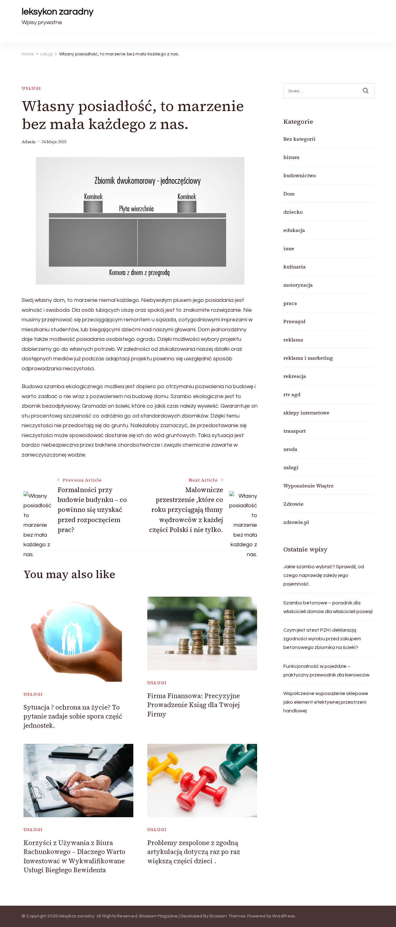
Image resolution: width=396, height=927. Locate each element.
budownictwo (299, 175)
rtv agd (291, 394)
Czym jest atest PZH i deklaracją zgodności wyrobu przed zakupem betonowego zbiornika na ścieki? (322, 639)
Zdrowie (293, 503)
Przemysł (294, 321)
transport (294, 430)
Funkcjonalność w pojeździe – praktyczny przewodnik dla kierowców (326, 670)
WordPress (283, 916)
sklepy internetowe (306, 412)
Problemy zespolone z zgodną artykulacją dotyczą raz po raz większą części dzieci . (193, 851)
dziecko (293, 211)
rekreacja (294, 376)
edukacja (294, 230)
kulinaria (294, 266)
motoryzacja (298, 284)
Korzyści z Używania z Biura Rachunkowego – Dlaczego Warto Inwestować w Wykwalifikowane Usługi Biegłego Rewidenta (74, 856)
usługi (31, 88)
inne (288, 248)
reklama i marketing (308, 357)
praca (290, 303)
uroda (290, 449)
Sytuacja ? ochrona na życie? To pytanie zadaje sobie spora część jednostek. (73, 716)
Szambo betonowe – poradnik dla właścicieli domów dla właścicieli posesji (327, 607)
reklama (293, 339)
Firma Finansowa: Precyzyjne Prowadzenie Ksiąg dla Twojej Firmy (193, 705)
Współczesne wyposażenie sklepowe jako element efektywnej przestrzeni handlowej (325, 702)
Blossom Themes (227, 916)
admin (29, 142)
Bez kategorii (299, 138)
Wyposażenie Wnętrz (308, 485)
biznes (291, 157)
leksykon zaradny (57, 11)
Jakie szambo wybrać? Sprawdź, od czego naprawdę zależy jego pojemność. (323, 575)
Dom (289, 193)
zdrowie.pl (296, 522)
